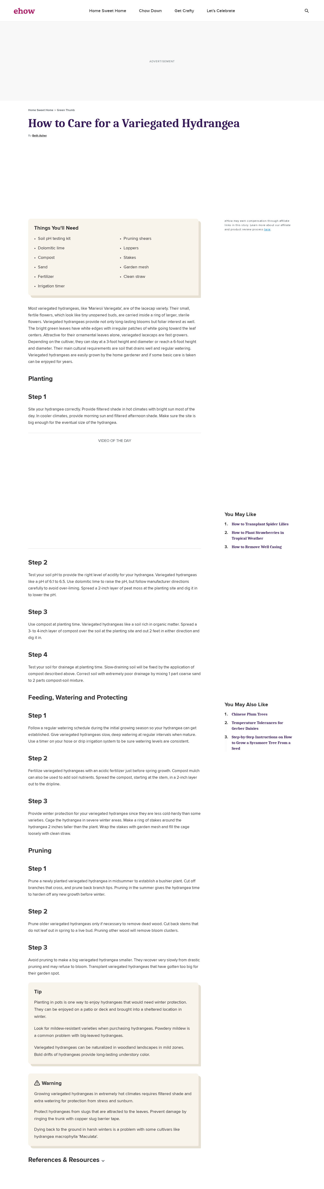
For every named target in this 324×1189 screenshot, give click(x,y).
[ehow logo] (24, 11)
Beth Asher (39, 135)
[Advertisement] (162, 178)
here (267, 229)
